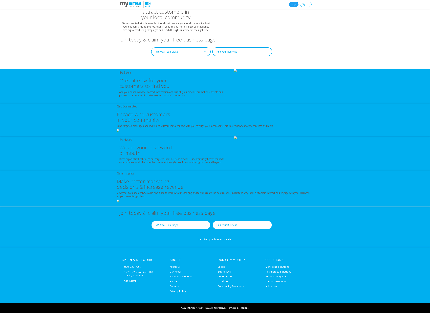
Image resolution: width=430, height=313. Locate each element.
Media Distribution (276, 281)
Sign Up (305, 4)
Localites (223, 281)
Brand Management (277, 276)
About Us (175, 266)
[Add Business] (131, 4)
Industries (271, 286)
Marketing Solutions (277, 266)
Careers (174, 286)
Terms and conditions (238, 307)
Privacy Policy (178, 291)
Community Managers (231, 286)
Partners (175, 281)
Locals (221, 266)
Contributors (225, 276)
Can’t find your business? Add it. (215, 66)
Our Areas (176, 271)
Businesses (224, 271)
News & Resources (181, 276)
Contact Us (130, 280)
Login (293, 4)
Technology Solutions (278, 271)
